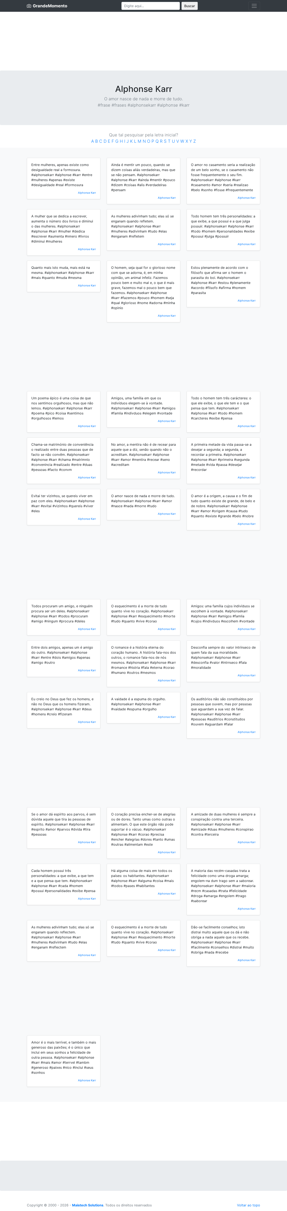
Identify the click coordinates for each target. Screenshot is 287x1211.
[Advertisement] (143, 41)
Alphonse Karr (87, 192)
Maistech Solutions (87, 1205)
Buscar (189, 6)
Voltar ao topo (248, 1205)
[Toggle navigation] (254, 6)
